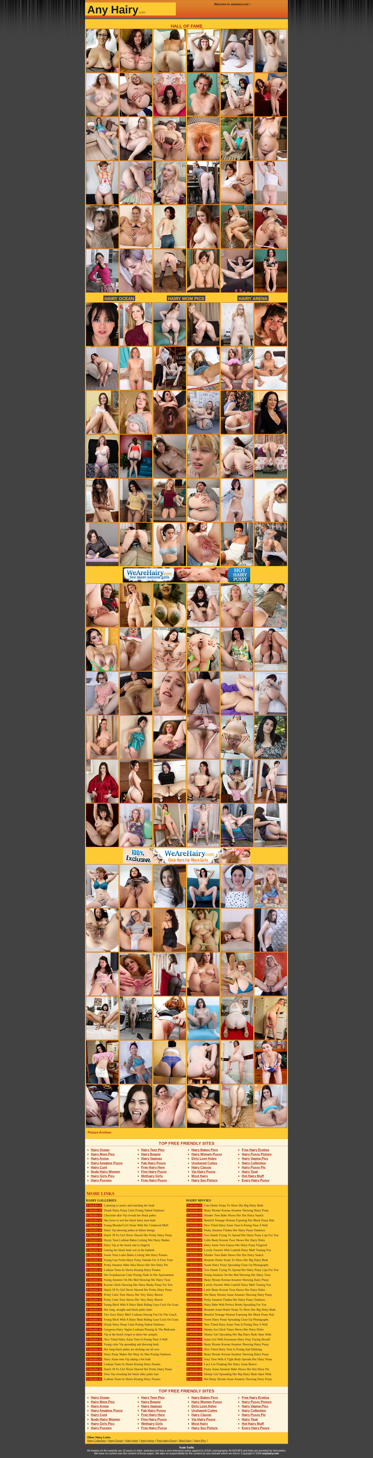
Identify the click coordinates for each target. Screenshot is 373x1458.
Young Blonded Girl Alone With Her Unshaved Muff (127, 1225)
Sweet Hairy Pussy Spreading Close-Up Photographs (227, 1265)
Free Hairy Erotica (255, 1150)
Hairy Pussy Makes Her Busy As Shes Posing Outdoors (129, 1354)
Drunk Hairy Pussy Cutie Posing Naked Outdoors (125, 1210)
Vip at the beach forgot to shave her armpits (122, 1334)
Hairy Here (131, 1440)
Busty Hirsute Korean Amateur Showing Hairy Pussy (228, 1210)
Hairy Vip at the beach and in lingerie (118, 1245)
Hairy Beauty (151, 1154)
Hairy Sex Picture (204, 1180)
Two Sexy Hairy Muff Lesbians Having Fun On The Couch (132, 1314)
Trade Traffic (186, 1447)
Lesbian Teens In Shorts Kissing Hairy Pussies (123, 1270)
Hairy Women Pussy (206, 1154)
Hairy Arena (253, 298)
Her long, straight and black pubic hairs (119, 1309)
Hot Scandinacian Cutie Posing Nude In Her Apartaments (130, 1275)
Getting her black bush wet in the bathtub (120, 1250)
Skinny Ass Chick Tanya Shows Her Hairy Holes (225, 1329)
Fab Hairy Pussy (153, 1163)
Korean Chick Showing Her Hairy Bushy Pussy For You (129, 1284)
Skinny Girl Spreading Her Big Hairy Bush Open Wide (229, 1334)
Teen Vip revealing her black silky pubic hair (123, 1374)
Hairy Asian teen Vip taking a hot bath (119, 1359)
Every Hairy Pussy (255, 1180)
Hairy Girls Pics (102, 1176)
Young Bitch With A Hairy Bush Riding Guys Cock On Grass (132, 1304)
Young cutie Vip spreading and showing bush (123, 1344)
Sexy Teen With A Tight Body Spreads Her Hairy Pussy (229, 1359)
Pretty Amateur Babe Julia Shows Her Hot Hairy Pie (127, 1265)
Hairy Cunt (99, 1167)
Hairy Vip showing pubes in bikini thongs (121, 1230)
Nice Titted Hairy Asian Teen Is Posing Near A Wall (127, 1339)
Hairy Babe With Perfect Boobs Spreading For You (226, 1304)
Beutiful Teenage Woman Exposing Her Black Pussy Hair (230, 1220)
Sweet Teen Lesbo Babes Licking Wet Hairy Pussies (127, 1255)
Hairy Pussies (101, 1180)
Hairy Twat (250, 1171)
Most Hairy (199, 1176)
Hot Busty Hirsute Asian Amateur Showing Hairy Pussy (229, 1294)
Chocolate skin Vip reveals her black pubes (121, 1215)
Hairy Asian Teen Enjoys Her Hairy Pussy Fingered (227, 1245)
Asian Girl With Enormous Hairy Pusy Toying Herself (228, 1339)
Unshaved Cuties (204, 1163)
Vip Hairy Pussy (203, 1171)
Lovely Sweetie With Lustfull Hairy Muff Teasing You (229, 1250)
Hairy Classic (201, 1167)
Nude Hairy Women (105, 1171)
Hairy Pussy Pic (254, 1167)
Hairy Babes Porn (204, 1150)
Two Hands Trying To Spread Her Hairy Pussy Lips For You (232, 1235)
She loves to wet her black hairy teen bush (121, 1220)
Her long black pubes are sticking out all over (123, 1349)
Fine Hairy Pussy (154, 1171)
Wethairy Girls (152, 1176)
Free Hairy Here (153, 1167)
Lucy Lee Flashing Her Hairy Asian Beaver (222, 1364)
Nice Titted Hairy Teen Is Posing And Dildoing (224, 1349)
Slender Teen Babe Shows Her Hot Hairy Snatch (225, 1215)
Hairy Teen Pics (152, 1150)
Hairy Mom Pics (186, 298)
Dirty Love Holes (204, 1158)
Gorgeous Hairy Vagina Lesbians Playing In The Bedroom (131, 1329)
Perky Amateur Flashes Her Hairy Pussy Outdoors (226, 1230)
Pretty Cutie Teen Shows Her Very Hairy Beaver (125, 1294)
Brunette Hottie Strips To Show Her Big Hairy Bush (227, 1260)
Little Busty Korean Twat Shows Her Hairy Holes (226, 1240)
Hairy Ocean (119, 298)
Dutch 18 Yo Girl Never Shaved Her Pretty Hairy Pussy (129, 1235)
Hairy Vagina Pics (255, 1158)
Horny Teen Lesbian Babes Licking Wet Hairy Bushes (128, 1240)
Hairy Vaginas (151, 1158)
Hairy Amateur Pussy (107, 1163)
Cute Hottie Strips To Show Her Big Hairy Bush (225, 1205)
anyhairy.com (270, 1453)
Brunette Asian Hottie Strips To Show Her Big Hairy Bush (231, 1309)
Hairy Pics (200, 1440)
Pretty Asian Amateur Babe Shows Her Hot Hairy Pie (228, 1369)
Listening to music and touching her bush (120, 1205)
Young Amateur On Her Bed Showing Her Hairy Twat (128, 1280)
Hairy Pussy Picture (257, 1154)
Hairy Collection (254, 1163)
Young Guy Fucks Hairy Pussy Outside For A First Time (130, 1260)
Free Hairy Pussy (154, 1180)
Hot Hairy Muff (253, 1176)
